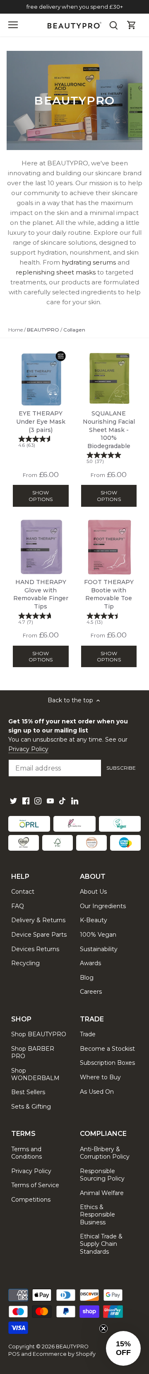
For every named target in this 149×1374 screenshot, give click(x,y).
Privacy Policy (28, 749)
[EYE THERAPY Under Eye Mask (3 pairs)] (41, 378)
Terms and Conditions (26, 1152)
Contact (22, 891)
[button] (123, 1348)
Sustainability (99, 949)
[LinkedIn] (74, 801)
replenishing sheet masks (56, 272)
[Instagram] (37, 801)
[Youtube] (50, 801)
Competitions (30, 1199)
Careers (91, 991)
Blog (87, 977)
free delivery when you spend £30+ (74, 6)
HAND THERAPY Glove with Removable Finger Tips (40, 601)
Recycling (25, 963)
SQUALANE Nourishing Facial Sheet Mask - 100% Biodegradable (109, 437)
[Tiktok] (62, 801)
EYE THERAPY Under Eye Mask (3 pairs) (40, 429)
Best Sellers (28, 1092)
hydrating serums (89, 262)
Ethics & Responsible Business (97, 1214)
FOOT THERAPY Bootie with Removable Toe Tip (109, 601)
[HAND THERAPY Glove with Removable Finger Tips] (41, 547)
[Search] (113, 25)
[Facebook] (25, 801)
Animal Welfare (102, 1193)
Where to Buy (100, 1077)
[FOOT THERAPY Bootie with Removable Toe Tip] (109, 547)
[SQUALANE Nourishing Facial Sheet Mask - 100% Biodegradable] (109, 378)
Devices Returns (35, 949)
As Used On (97, 1091)
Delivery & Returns (38, 920)
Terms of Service (35, 1185)
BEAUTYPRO (72, 1346)
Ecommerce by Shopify (64, 1354)
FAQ (17, 906)
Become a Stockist (107, 1048)
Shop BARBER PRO (32, 1052)
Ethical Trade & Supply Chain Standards (101, 1244)
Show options (41, 495)
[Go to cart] (132, 25)
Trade (88, 1034)
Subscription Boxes (107, 1062)
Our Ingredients (103, 906)
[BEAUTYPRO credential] (29, 824)
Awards (90, 963)
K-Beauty (93, 920)
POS (14, 1354)
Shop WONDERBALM (35, 1074)
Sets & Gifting (31, 1106)
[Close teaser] (103, 1328)
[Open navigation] (13, 24)
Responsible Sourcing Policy (102, 1174)
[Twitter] (13, 801)
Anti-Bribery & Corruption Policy (105, 1152)
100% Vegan (98, 934)
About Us (93, 891)
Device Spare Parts (39, 934)
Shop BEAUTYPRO (38, 1034)
